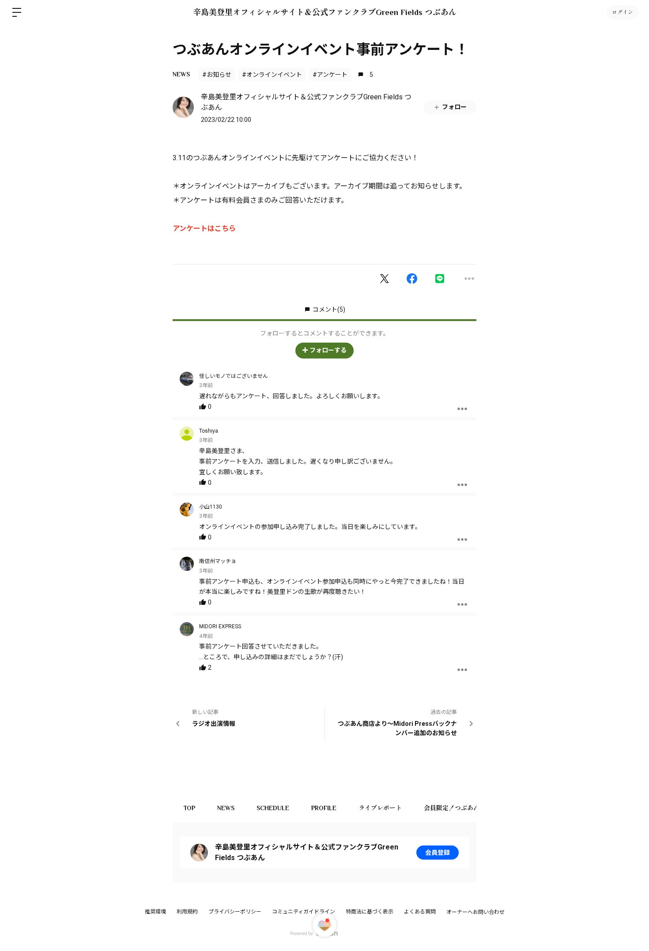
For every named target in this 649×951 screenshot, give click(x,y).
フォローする (328, 350)
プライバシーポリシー (234, 912)
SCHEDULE (273, 807)
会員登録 (437, 852)
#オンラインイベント (272, 74)
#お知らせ (216, 74)
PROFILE (323, 807)
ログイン (622, 12)
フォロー (454, 106)
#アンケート (330, 74)
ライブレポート (380, 807)
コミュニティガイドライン (303, 912)
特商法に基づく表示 (369, 912)
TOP (189, 807)
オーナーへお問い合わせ (475, 912)
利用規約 (187, 912)
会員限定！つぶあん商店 (458, 807)
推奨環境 (155, 912)
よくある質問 (420, 912)
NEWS (181, 74)
